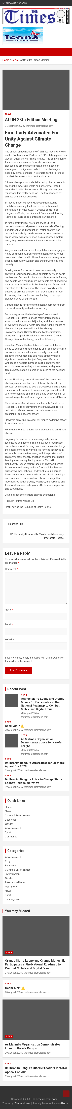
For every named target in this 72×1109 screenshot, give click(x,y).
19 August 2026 (13, 770)
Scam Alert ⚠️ (14, 726)
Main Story (11, 886)
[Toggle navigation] (7, 52)
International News (15, 882)
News (8, 114)
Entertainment (12, 874)
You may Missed (17, 911)
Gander (9, 823)
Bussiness (10, 819)
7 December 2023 (14, 125)
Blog (7, 861)
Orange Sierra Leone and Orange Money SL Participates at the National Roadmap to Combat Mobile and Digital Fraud (42, 704)
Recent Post (16, 689)
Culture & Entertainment (18, 815)
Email (9, 624)
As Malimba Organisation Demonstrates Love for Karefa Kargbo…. (41, 742)
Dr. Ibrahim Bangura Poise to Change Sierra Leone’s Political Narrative (33, 781)
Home (8, 807)
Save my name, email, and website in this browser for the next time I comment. (34, 659)
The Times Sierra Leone (44, 1099)
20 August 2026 (13, 730)
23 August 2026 (29, 713)
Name (9, 609)
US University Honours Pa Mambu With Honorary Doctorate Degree (37, 536)
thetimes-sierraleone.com (39, 125)
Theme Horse (22, 1103)
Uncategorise (12, 899)
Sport (8, 832)
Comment (11, 569)
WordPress (62, 1103)
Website (9, 639)
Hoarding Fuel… (16, 523)
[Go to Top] (66, 1093)
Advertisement (13, 828)
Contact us (11, 836)
